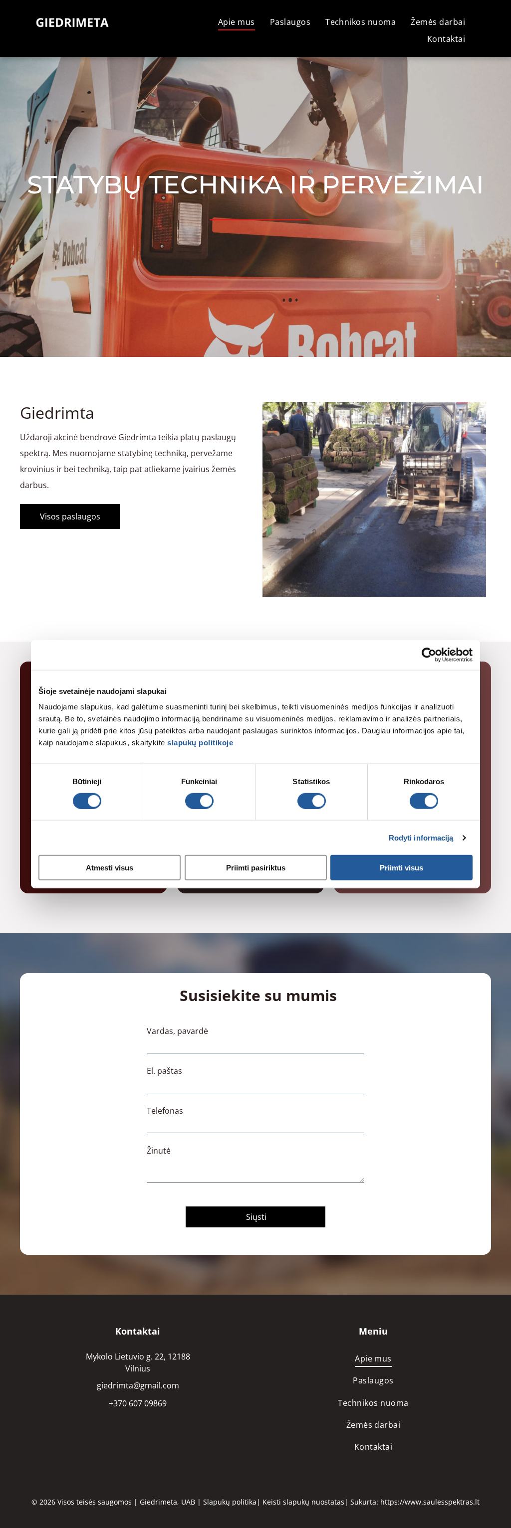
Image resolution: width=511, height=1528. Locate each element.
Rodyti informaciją (421, 837)
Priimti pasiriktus (255, 867)
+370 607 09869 (138, 1403)
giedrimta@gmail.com (138, 1385)
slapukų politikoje (200, 742)
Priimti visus (401, 867)
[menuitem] (236, 21)
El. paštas (164, 1070)
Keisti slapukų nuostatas (303, 1502)
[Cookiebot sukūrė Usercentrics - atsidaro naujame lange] (429, 654)
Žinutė (159, 1150)
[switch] (199, 801)
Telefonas (165, 1110)
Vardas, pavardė (177, 1030)
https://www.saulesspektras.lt (430, 1502)
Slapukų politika (229, 1502)
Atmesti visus (109, 867)
